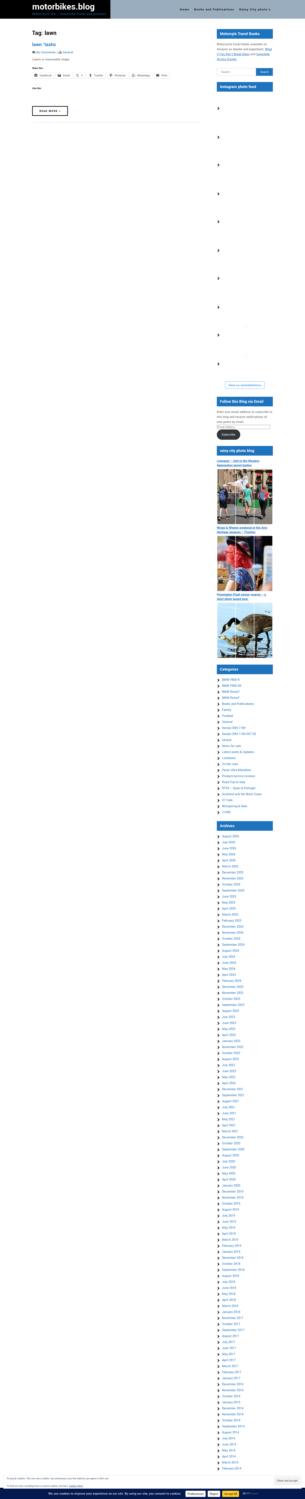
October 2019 (231, 1203)
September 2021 (233, 1095)
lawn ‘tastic (44, 44)
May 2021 (228, 1119)
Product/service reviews (238, 776)
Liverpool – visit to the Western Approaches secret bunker (238, 463)
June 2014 (229, 1444)
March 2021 (230, 1131)
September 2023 (233, 1005)
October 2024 (231, 939)
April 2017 (229, 1360)
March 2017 (230, 1366)
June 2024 (229, 963)
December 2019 (232, 1191)
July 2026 (228, 842)
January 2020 (231, 1185)
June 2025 (229, 896)
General (68, 52)
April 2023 (229, 1035)
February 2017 (231, 1372)
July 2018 (228, 1282)
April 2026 (229, 860)
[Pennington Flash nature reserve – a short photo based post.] (245, 630)
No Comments (46, 52)
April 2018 (229, 1300)
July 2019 (228, 1216)
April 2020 (229, 1179)
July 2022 (228, 1065)
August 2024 (230, 951)
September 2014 (233, 1426)
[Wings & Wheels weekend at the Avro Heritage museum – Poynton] (245, 563)
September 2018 (233, 1270)
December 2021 (232, 1089)
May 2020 (228, 1173)
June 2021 (229, 1113)
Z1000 (226, 812)
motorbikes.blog (63, 7)
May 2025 (228, 902)
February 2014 (231, 1468)
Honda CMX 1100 (233, 728)
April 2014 (229, 1456)
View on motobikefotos (244, 385)
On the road (230, 764)
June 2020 (229, 1167)
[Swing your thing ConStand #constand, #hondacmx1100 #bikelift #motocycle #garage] (235, 307)
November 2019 (232, 1197)
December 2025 (232, 872)
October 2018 (231, 1264)
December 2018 (232, 1258)
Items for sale (231, 746)
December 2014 (232, 1408)
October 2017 (231, 1324)
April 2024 (229, 975)
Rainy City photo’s (255, 9)
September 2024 (233, 945)
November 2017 (232, 1318)
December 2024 (232, 927)
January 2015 (231, 1402)
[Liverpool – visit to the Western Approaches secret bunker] (245, 497)
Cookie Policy (76, 1486)
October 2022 (231, 1053)
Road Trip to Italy (233, 782)
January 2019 (231, 1252)
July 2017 (228, 1342)
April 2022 (229, 1083)
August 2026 (230, 836)
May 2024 (228, 969)
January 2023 (231, 1041)
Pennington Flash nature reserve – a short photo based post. (241, 597)
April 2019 (229, 1234)
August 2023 (230, 1011)
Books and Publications (214, 9)
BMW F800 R (231, 680)
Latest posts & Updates (238, 752)
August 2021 (230, 1101)
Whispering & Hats (234, 806)
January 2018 (231, 1312)
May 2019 (228, 1228)
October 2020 (231, 1143)
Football (227, 716)
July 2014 (228, 1438)
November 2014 (232, 1414)
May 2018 (228, 1294)
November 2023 (232, 993)
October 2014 (231, 1420)
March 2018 (230, 1306)
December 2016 (232, 1384)
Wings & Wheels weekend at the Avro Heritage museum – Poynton (242, 530)
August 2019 (230, 1210)
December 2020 (232, 1137)
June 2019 (229, 1222)
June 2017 (229, 1348)
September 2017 (233, 1330)
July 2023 (228, 1017)
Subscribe (228, 434)
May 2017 (228, 1354)
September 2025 (233, 890)
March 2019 (230, 1240)
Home (184, 9)
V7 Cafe (227, 800)
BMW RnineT (231, 692)
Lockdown (229, 758)
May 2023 (228, 1029)
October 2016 (231, 1396)
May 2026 (228, 854)
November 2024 (232, 933)
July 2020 (228, 1161)
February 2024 (231, 981)
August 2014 (230, 1432)
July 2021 (228, 1107)
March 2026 (230, 866)
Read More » (50, 111)
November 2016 (232, 1390)
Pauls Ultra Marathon (236, 770)
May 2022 (228, 1077)
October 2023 (231, 999)
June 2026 (229, 848)
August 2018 (230, 1276)
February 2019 (231, 1246)
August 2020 (230, 1155)
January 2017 (231, 1378)
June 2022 (229, 1071)
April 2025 (229, 908)
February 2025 (231, 921)
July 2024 (228, 957)
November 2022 (232, 1047)
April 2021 (229, 1125)
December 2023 (232, 987)
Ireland (226, 740)
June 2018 (229, 1288)
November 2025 (232, 878)
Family (226, 710)
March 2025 (230, 914)
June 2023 (229, 1023)
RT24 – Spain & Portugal (238, 788)
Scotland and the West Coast (242, 794)
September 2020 (233, 1149)
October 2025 (231, 884)
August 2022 (230, 1059)
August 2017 (230, 1336)
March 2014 (230, 1462)
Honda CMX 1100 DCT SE (239, 734)
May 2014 (228, 1450)
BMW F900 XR (232, 686)
